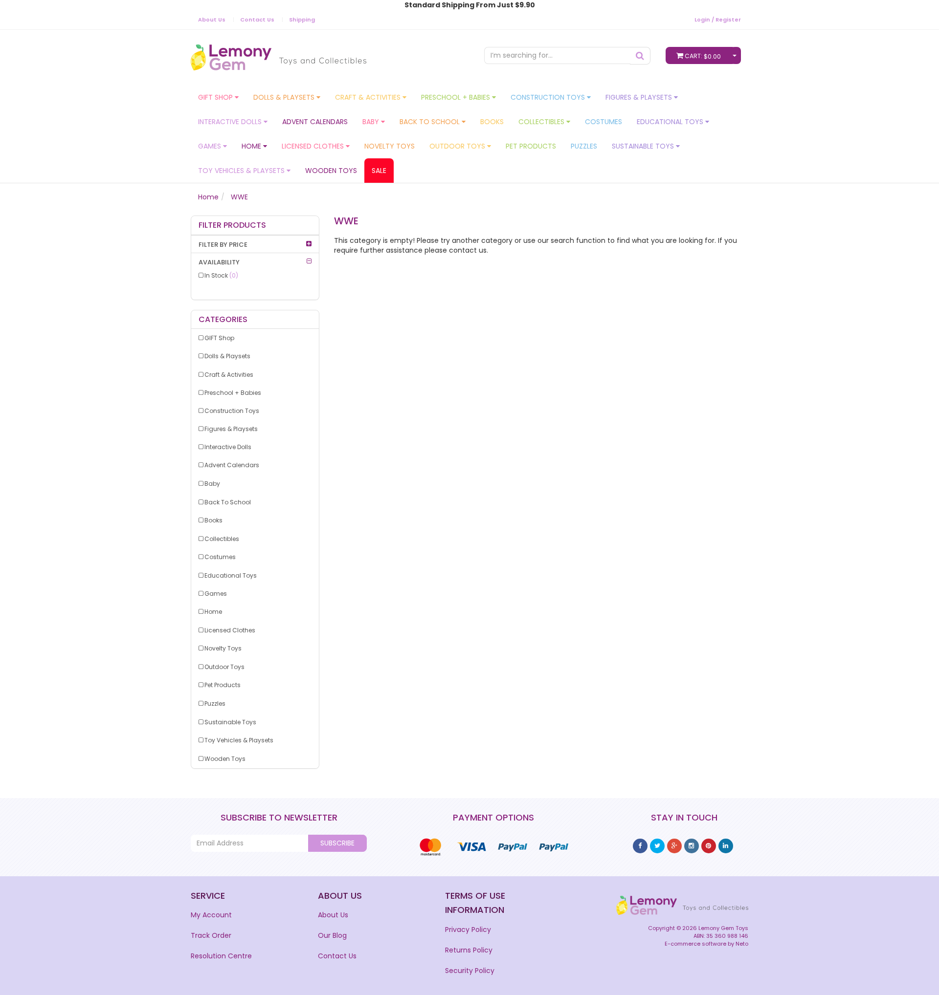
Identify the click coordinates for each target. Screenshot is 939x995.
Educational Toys (671, 122)
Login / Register (717, 19)
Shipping (302, 19)
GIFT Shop (216, 97)
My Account (211, 915)
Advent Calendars (315, 122)
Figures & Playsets (639, 97)
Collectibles (542, 122)
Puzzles (584, 146)
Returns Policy (468, 950)
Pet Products (531, 146)
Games (210, 146)
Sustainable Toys (644, 146)
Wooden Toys (331, 170)
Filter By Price (223, 244)
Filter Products (232, 225)
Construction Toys (549, 97)
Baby (371, 122)
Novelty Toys (389, 146)
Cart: (703, 56)
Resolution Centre (221, 956)
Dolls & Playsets (284, 97)
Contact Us (257, 19)
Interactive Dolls (231, 122)
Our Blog (332, 935)
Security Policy (469, 970)
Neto (742, 944)
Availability (219, 262)
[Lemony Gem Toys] (278, 54)
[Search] (640, 56)
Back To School (431, 122)
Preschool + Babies (456, 97)
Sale (379, 170)
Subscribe (337, 843)
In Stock (221, 275)
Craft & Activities (368, 97)
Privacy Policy (468, 929)
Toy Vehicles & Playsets (242, 170)
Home (252, 146)
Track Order (211, 935)
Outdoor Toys (458, 146)
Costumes (603, 122)
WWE (239, 197)
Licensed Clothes (314, 146)
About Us (211, 19)
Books (492, 122)
